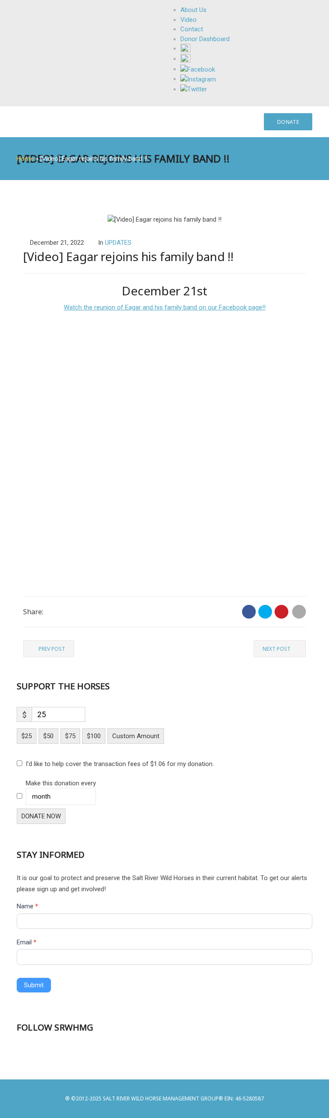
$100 (94, 736)
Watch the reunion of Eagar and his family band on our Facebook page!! (165, 307)
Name (27, 906)
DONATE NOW (41, 816)
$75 (70, 736)
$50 (48, 736)
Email (26, 942)
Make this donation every (61, 783)
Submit (34, 985)
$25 (26, 736)
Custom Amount (135, 736)
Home (25, 158)
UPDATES (118, 242)
